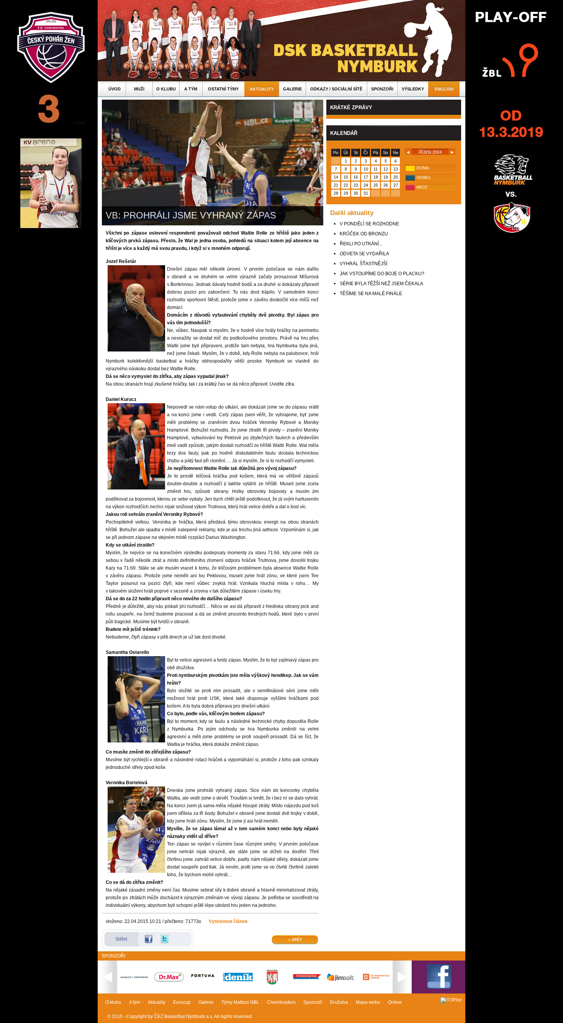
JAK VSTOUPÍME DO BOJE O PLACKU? (382, 273)
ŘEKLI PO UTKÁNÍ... (361, 243)
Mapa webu (368, 1002)
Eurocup (182, 1002)
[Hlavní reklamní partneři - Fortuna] (203, 981)
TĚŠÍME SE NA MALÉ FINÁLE (371, 293)
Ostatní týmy (223, 89)
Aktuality (262, 89)
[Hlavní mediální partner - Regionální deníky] (238, 979)
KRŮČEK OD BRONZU (364, 233)
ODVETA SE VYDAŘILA (364, 253)
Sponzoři (382, 89)
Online (395, 1002)
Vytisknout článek (228, 921)
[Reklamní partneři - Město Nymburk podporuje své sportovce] (272, 983)
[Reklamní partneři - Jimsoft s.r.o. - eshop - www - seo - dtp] (341, 981)
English (444, 89)
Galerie (292, 89)
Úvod (114, 89)
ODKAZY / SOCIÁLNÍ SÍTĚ (336, 89)
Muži (139, 89)
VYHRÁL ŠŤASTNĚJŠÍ (363, 263)
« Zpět (295, 940)
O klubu (166, 89)
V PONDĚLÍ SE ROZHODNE (369, 224)
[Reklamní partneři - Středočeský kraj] (307, 980)
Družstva (339, 1002)
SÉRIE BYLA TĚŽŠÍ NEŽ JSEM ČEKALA (381, 283)
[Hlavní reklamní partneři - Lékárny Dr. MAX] (169, 980)
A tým (190, 89)
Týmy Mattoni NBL (240, 1002)
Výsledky (413, 89)
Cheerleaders (281, 1002)
